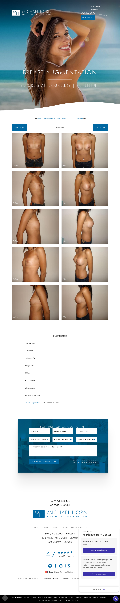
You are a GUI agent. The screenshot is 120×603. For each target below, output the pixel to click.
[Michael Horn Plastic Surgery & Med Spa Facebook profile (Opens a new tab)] (55, 566)
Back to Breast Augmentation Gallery (51, 118)
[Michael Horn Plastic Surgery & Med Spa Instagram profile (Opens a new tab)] (50, 566)
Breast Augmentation (33, 403)
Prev (19, 127)
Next (100, 127)
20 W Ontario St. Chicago (94, 8)
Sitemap (65, 578)
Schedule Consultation (42, 461)
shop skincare (87, 17)
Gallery (45, 527)
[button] (5, 598)
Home (36, 527)
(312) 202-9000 (88, 13)
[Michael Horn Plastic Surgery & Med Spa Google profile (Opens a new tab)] (61, 566)
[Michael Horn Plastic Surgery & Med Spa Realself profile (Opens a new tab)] (68, 566)
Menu (105, 15)
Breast (56, 527)
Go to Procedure (76, 118)
